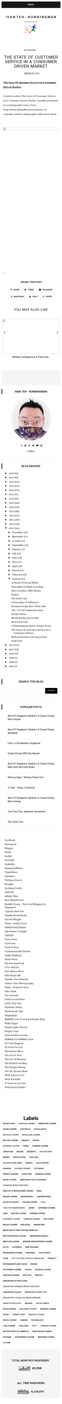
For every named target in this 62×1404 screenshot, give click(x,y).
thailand (23, 1326)
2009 (12, 658)
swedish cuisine (36, 1315)
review (34, 1264)
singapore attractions (15, 1281)
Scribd (8, 856)
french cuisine (10, 1174)
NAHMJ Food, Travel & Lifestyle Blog (25, 1019)
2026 (11, 473)
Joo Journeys (11, 995)
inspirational (44, 1197)
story (6, 1315)
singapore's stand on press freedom (21, 1298)
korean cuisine (37, 1213)
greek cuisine (10, 1180)
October (17, 541)
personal (30, 1253)
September (18, 545)
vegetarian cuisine (42, 1331)
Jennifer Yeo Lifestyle (16, 979)
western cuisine (46, 1337)
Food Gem (10, 943)
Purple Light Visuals (16, 1027)
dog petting (46, 1152)
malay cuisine (10, 1225)
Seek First (16, 641)
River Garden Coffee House (26, 591)
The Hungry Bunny (15, 1067)
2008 (12, 662)
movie (6, 1247)
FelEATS (9, 935)
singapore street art (36, 1292)
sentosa (27, 1275)
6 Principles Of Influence (25, 602)
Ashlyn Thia (11, 896)
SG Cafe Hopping (14, 1043)
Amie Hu (9, 892)
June (15, 558)
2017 (11, 511)
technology (37, 1320)
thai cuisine (9, 1326)
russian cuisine (43, 1270)
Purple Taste (12, 1031)
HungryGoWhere (14, 868)
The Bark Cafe (19, 598)
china (26, 1146)
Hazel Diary (11, 959)
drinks (6, 1157)
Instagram (10, 844)
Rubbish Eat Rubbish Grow (19, 1039)
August (16, 549)
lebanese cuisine (11, 1219)
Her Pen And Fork (14, 963)
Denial (15, 594)
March (16, 570)
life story (48, 1219)
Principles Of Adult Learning (27, 587)
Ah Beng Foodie (13, 888)
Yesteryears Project (15, 1087)
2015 (11, 520)
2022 (11, 490)
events (29, 1163)
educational (30, 50)
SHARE (16, 290)
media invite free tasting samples (20, 1230)
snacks (28, 1303)
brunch (25, 1140)
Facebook (10, 840)
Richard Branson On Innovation (29, 637)
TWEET (31, 290)
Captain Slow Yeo (14, 911)
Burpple (9, 884)
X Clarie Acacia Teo (15, 1083)
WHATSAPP (19, 297)
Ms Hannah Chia (14, 1011)
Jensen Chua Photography (19, 983)
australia (25, 1129)
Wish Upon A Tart (15, 1075)
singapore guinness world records (21, 1286)
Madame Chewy (13, 1007)
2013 (11, 528)
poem (5, 1258)
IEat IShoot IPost (14, 971)
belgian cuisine (11, 1135)
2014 (11, 524)
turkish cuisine (48, 1326)
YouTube (9, 860)
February (17, 574)
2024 (11, 482)
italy (43, 1202)
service (39, 1275)
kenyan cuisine (18, 1213)
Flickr (8, 852)
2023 (11, 486)
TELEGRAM (47, 290)
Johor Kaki (10, 991)
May (14, 562)
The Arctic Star (13, 1055)
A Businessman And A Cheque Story (31, 626)
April (15, 566)
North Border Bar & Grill (24, 618)
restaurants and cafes (15, 1264)
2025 (11, 477)
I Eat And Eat (12, 967)
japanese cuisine (46, 1208)
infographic (27, 1197)
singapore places (12, 1292)
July (14, 553)
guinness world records (15, 1185)
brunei (36, 1140)
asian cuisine (10, 1129)
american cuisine (47, 1124)
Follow (31, 451)
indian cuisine (10, 1197)
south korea (9, 1309)
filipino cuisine (22, 1168)
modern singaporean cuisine (37, 1242)
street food (18, 1315)
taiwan (23, 1320)
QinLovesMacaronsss (16, 1035)
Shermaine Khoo (14, 1051)
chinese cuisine (40, 1146)
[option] (31, 339)
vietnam (7, 1337)
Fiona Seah (11, 939)
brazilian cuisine (31, 1135)
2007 (11, 666)
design (20, 1152)
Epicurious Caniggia (16, 931)
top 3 (34, 1326)
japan (31, 1208)
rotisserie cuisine (12, 1270)
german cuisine (43, 1174)
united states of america (16, 1331)
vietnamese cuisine (24, 1337)
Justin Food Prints (15, 999)
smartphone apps (12, 1303)
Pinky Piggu (11, 1023)
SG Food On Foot (14, 1047)
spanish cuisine (48, 1309)
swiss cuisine (10, 1320)
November (18, 536)
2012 (11, 645)
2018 (11, 507)
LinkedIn (10, 864)
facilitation (42, 1163)
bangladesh (40, 1129)
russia (28, 1270)
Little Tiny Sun (13, 1003)
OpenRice (10, 876)
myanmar (17, 1247)
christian (8, 1152)
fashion (7, 1168)
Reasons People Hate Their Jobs (28, 606)
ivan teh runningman (14, 1208)
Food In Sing (12, 947)
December (18, 532)
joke (5, 1213)
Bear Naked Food (14, 900)
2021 (11, 494)
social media (42, 1303)
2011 (11, 649)
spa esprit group (28, 1309)
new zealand (31, 1247)
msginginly (11, 1015)
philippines (44, 1253)
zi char (6, 1343)
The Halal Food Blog (16, 1063)
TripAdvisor (11, 872)
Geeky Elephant (13, 955)
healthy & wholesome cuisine (18, 1191)
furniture (27, 1174)
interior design (11, 1202)
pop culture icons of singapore (28, 1258)
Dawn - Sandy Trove (16, 923)
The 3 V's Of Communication (27, 610)
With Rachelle (12, 1079)
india (39, 1191)
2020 (12, 499)
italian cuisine (29, 1202)
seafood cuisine (11, 1275)
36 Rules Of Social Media (24, 583)
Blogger (9, 848)
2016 (11, 515)
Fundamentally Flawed (17, 951)
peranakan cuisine (12, 1253)
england (33, 1157)
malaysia (25, 1225)
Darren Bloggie (13, 919)
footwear (39, 1168)
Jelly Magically (13, 975)
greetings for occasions (33, 1180)
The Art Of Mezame (15, 1059)
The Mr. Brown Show (16, 1071)
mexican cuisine (11, 1242)
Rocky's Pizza (18, 614)
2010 (11, 653)
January (17, 579)
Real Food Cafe (19, 622)
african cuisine (27, 1124)
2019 (11, 503)
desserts (31, 1152)
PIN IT (35, 297)
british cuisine (10, 1140)
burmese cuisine (11, 1146)
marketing (39, 1225)
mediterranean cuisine (14, 1236)
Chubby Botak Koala (16, 915)
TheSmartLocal (13, 880)
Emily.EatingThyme (15, 927)
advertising (9, 1124)
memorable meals (39, 1236)
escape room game (12, 1163)
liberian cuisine (31, 1219)
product (52, 1258)
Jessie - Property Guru (17, 987)
